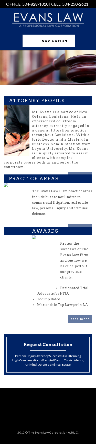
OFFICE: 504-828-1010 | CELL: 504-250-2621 (47, 4)
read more (80, 319)
